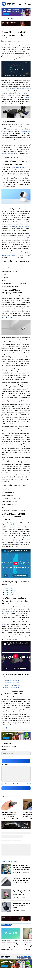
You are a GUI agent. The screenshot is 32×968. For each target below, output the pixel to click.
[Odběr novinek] (20, 4)
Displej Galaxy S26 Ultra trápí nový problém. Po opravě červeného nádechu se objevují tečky (21, 892)
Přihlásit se (16, 761)
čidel (2, 317)
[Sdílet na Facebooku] (3, 728)
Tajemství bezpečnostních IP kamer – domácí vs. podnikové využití (14, 35)
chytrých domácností (7, 154)
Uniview (3, 624)
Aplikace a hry (17, 872)
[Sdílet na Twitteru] (6, 728)
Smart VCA (18, 542)
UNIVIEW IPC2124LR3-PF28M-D (12, 685)
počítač (14, 639)
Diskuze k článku (6, 743)
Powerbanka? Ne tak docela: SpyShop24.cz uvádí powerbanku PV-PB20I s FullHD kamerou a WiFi (10, 815)
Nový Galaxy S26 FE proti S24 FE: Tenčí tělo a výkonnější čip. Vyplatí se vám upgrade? (21, 880)
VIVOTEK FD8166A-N (9, 594)
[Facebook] (18, 957)
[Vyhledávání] (25, 3)
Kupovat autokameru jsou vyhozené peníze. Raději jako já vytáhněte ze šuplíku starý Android (21, 867)
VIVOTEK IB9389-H (9, 588)
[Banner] (16, 964)
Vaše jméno (4, 749)
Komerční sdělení (6, 41)
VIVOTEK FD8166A (9, 592)
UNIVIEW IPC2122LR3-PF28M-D (12, 681)
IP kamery (27, 97)
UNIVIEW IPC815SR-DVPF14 (11, 687)
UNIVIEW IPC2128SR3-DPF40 (12, 683)
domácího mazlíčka (24, 238)
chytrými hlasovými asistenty (21, 226)
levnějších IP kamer (18, 167)
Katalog (21, 18)
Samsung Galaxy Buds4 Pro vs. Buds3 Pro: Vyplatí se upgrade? (21, 905)
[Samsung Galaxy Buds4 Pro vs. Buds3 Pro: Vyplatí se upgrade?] (6, 907)
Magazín (10, 18)
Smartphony (16, 885)
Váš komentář (4, 764)
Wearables (16, 910)
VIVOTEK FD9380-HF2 (10, 590)
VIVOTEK (10, 523)
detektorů (10, 317)
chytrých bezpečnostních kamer (21, 89)
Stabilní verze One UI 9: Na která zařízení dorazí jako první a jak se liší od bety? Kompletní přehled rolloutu (10, 944)
